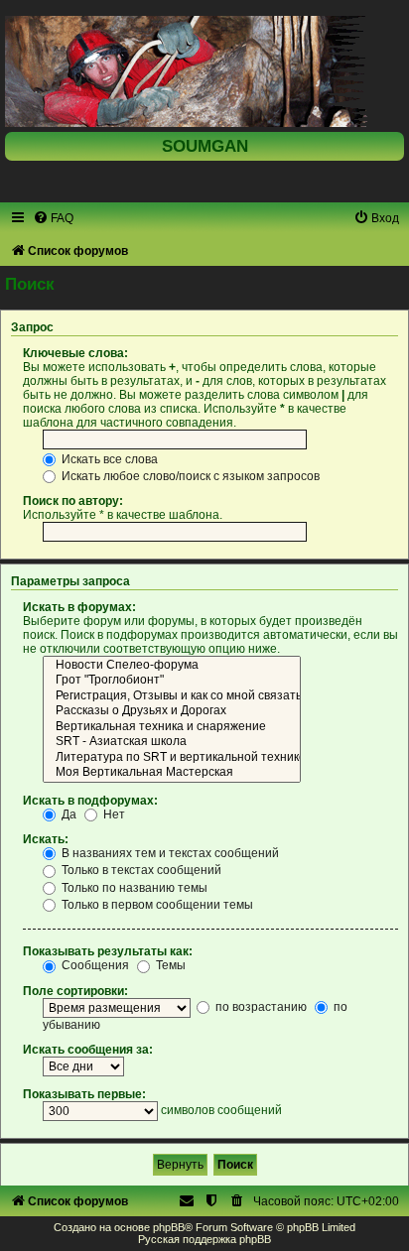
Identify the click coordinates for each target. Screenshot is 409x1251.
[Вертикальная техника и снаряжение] (172, 727)
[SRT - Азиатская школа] (172, 742)
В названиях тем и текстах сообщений (169, 853)
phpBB (169, 1227)
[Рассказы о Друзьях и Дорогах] (172, 711)
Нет (112, 814)
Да (67, 814)
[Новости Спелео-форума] (172, 666)
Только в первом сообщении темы (156, 905)
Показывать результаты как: (108, 951)
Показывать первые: (84, 1094)
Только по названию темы (133, 888)
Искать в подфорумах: (90, 801)
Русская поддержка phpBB (204, 1239)
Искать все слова (108, 459)
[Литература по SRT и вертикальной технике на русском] (172, 758)
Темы (169, 965)
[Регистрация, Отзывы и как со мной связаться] (172, 696)
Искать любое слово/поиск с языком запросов (189, 476)
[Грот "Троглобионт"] (172, 680)
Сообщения (94, 965)
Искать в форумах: (79, 607)
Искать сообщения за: (88, 1050)
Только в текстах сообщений (140, 870)
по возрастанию (259, 1007)
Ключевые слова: (75, 353)
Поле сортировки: (75, 991)
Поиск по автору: (73, 501)
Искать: (45, 839)
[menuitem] (53, 218)
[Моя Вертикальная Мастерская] (172, 773)
